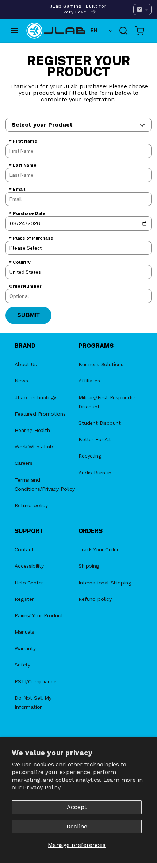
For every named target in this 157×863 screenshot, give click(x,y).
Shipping (88, 566)
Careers (23, 463)
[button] (142, 9)
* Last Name (23, 165)
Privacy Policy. (42, 787)
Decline (76, 826)
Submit (28, 315)
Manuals (24, 632)
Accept (77, 807)
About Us (26, 364)
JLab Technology (35, 397)
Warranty (25, 648)
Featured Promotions (40, 414)
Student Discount (99, 423)
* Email (17, 189)
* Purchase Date (27, 213)
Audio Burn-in (94, 472)
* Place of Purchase (31, 238)
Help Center (29, 583)
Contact (24, 549)
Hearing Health (32, 430)
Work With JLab (34, 447)
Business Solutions (100, 364)
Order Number (25, 286)
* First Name (23, 141)
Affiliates (89, 381)
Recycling (89, 456)
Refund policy (31, 505)
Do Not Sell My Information (33, 702)
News (21, 381)
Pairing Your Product (39, 615)
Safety (22, 665)
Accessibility (29, 566)
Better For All (94, 439)
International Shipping (104, 583)
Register (24, 599)
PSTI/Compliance (36, 681)
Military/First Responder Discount (106, 401)
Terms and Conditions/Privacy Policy (45, 484)
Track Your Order (98, 549)
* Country (20, 262)
